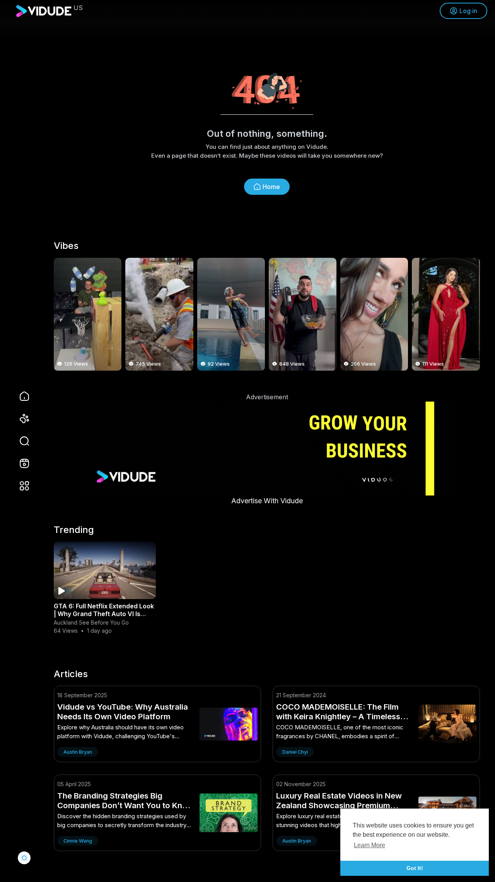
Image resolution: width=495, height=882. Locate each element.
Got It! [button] (414, 868)
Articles (71, 674)
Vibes (66, 245)
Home (271, 187)
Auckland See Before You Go (91, 622)
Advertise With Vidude (267, 501)
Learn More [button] (369, 845)
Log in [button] (468, 11)
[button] (19, 441)
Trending (74, 529)
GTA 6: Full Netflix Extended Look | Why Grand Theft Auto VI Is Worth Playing (104, 613)
